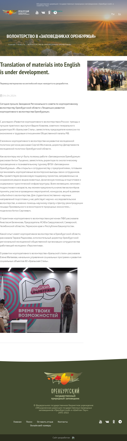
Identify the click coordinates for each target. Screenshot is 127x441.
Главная (17, 422)
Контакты (63, 422)
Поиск (29, 422)
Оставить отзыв (45, 422)
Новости (21, 44)
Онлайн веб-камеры (40, 425)
